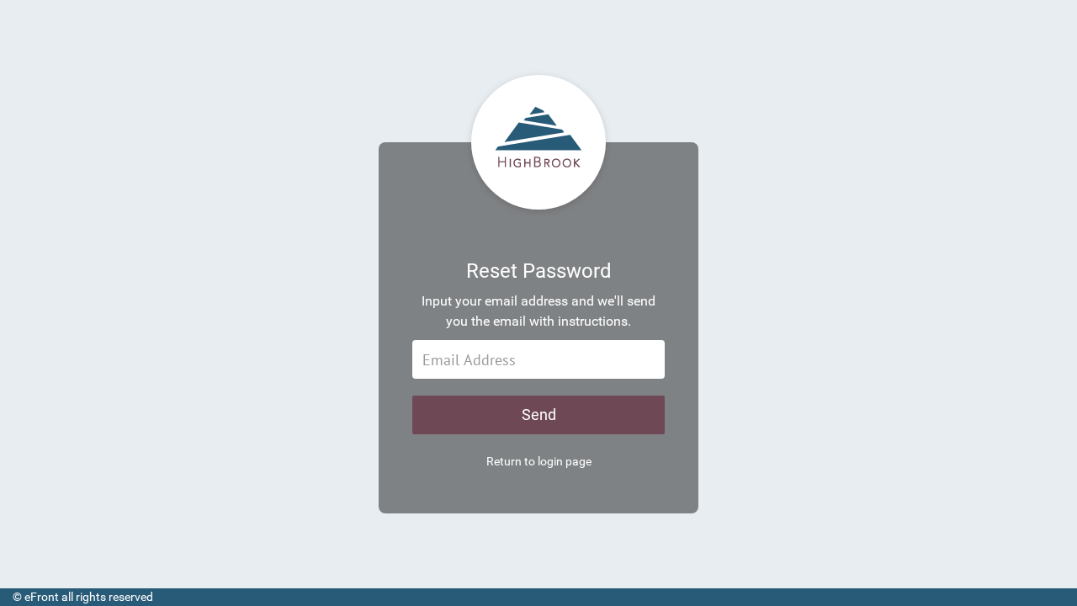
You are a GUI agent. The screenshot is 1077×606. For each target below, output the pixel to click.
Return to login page (539, 461)
